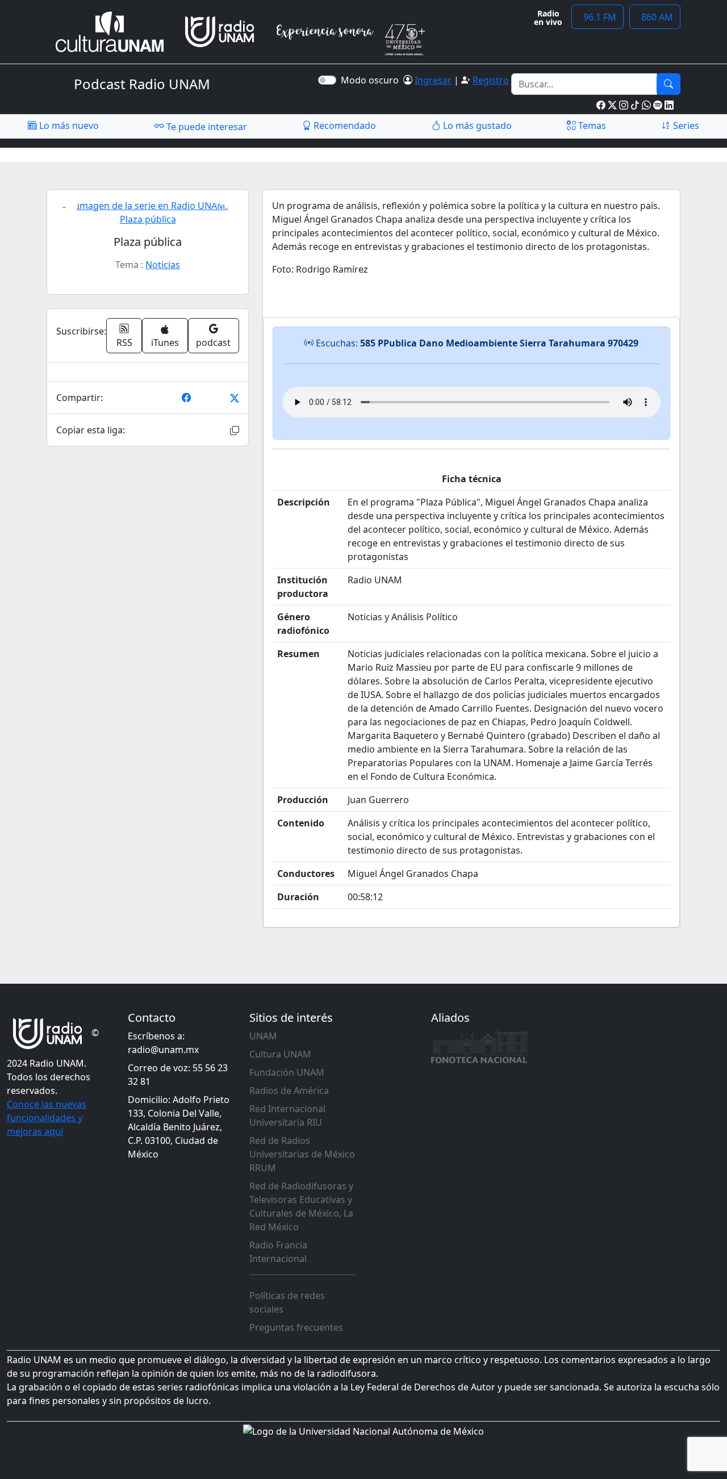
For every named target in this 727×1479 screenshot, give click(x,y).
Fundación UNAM (286, 1072)
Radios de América (289, 1090)
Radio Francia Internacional (278, 1252)
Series (685, 125)
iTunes (165, 342)
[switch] (327, 80)
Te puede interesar (205, 126)
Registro (491, 80)
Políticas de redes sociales (287, 1302)
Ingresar (433, 80)
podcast (213, 342)
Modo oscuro (372, 80)
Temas (591, 125)
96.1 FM (597, 17)
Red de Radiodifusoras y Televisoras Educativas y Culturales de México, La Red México (301, 1206)
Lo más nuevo (68, 125)
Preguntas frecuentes (296, 1327)
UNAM (263, 1036)
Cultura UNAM (280, 1054)
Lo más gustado (476, 125)
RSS (124, 342)
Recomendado (343, 125)
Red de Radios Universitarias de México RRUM (302, 1154)
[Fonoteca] (479, 1046)
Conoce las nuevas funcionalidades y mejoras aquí (46, 1118)
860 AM (655, 17)
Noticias (162, 264)
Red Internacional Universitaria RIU (287, 1115)
